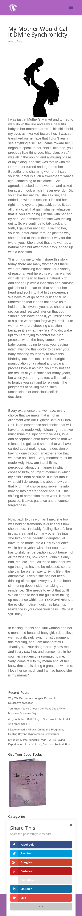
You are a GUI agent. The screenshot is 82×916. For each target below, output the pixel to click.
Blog (19, 41)
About (11, 41)
